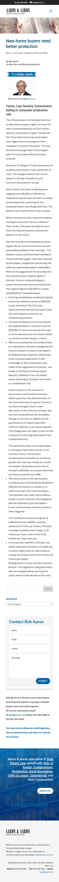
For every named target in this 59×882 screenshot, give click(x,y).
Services (45, 790)
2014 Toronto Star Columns (33, 53)
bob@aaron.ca (27, 98)
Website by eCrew (44, 854)
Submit (43, 680)
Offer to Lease (18, 775)
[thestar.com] (21, 77)
